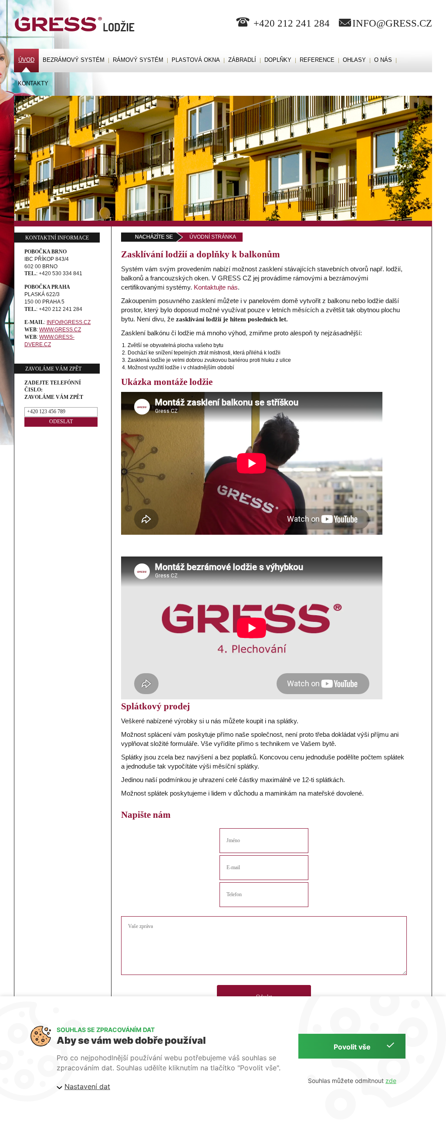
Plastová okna (196, 60)
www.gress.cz (60, 330)
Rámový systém (138, 60)
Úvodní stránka (212, 237)
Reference (317, 60)
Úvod (26, 60)
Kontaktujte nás (216, 287)
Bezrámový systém (74, 60)
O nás (383, 60)
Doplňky (277, 60)
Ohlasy (354, 60)
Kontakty (33, 83)
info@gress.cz (392, 23)
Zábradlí (242, 60)
